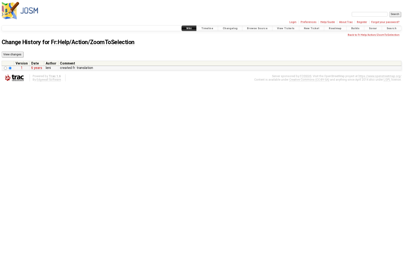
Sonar (373, 28)
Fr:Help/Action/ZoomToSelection (92, 42)
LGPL (387, 79)
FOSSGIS (305, 76)
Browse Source (257, 28)
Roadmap (335, 28)
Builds (355, 28)
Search (391, 28)
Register (362, 22)
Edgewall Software (49, 79)
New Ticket (311, 28)
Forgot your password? (385, 22)
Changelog (230, 28)
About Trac (346, 22)
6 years (36, 68)
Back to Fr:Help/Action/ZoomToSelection (374, 34)
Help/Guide (327, 22)
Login (292, 22)
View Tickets (286, 28)
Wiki (189, 28)
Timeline (207, 28)
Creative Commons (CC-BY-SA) (309, 79)
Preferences (308, 22)
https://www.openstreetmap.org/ (379, 76)
